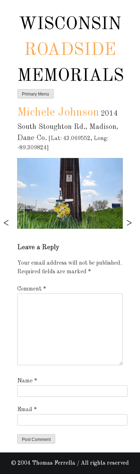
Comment (31, 289)
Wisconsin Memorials (70, 50)
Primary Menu (35, 94)
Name (27, 381)
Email (27, 410)
